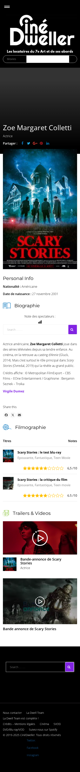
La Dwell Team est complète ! (21, 718)
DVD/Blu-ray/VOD (13, 729)
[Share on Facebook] (6, 415)
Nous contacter (12, 713)
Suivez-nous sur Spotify (43, 729)
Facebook (32, 748)
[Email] (19, 415)
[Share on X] (13, 415)
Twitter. (31, 740)
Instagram (33, 755)
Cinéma (44, 724)
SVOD (57, 724)
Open (10, 9)
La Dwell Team (35, 713)
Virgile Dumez (13, 391)
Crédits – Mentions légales (19, 724)
